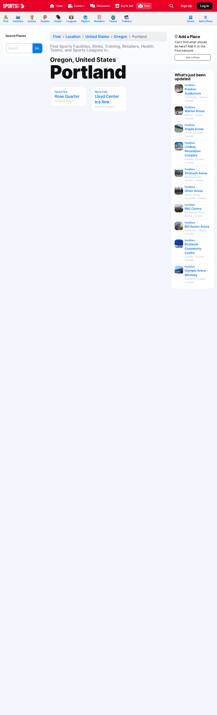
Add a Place (206, 21)
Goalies (45, 21)
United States (97, 36)
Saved (190, 21)
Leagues (71, 21)
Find (5, 21)
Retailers (99, 21)
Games (32, 21)
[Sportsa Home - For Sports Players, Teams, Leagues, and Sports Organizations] (15, 6)
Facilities (18, 21)
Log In (204, 6)
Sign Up (186, 6)
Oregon (120, 36)
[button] (56, 6)
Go (37, 48)
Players (85, 21)
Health (58, 21)
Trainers (127, 21)
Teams (113, 21)
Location (73, 36)
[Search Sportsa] (171, 6)
